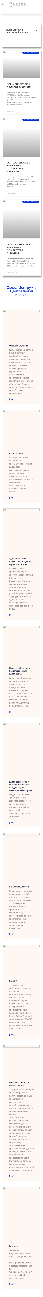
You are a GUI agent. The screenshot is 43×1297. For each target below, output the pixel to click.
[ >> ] (11, 399)
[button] (36, 31)
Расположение (16, 453)
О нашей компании (18, 346)
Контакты (13, 1246)
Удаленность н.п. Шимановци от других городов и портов (20, 562)
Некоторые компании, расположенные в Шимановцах (19, 671)
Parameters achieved (19, 887)
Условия (13, 981)
